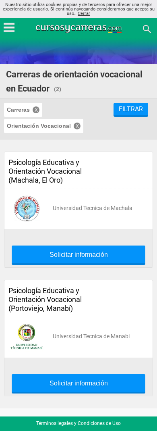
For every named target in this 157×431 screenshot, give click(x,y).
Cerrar (84, 13)
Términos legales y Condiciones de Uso (78, 423)
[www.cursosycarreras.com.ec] (79, 28)
